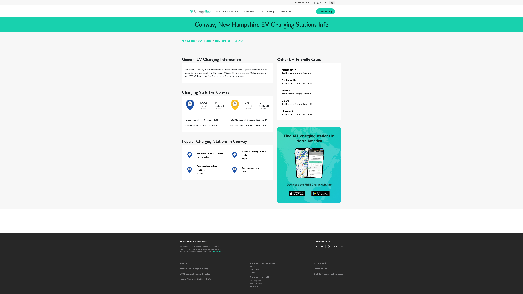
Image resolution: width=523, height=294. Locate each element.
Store (323, 3)
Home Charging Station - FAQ (195, 279)
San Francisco (256, 283)
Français (184, 263)
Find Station (305, 3)
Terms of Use (321, 268)
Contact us (216, 251)
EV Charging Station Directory (196, 274)
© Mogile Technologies (328, 274)
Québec (253, 272)
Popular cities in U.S (260, 277)
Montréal (254, 267)
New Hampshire (223, 40)
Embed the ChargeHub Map (194, 268)
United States (205, 40)
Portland (254, 286)
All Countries (188, 40)
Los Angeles (255, 281)
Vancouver (254, 270)
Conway (238, 40)
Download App (325, 11)
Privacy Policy (321, 263)
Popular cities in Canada (262, 263)
